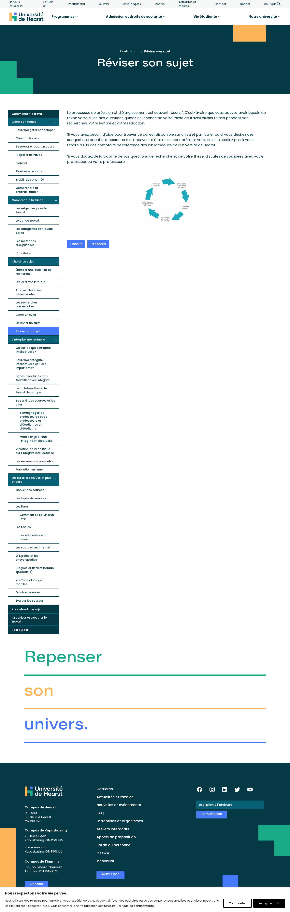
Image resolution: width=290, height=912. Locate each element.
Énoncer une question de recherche (33, 272)
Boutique (270, 4)
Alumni (104, 4)
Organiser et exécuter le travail (29, 619)
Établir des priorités (30, 180)
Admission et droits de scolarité (134, 16)
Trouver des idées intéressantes (29, 292)
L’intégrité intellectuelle (28, 339)
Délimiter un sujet (28, 323)
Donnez (245, 4)
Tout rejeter (237, 903)
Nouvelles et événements (118, 804)
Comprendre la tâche (27, 200)
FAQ (100, 812)
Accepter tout (269, 903)
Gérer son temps (24, 122)
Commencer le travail (27, 114)
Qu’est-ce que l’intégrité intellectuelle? (33, 350)
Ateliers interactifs (112, 829)
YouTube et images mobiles (30, 582)
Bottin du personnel (113, 844)
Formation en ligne (29, 469)
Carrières (104, 788)
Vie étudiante (206, 16)
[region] (145, 899)
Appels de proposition (116, 836)
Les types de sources (31, 498)
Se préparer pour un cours (35, 146)
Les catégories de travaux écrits (34, 231)
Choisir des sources (30, 490)
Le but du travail (27, 221)
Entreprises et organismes (119, 820)
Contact (220, 4)
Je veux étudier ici (16, 4)
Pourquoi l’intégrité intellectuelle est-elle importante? (31, 364)
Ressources (20, 630)
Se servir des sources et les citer (35, 402)
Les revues (23, 527)
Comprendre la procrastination (27, 190)
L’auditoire (23, 253)
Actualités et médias (187, 4)
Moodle (160, 4)
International (76, 4)
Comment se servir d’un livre (37, 517)
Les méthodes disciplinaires (26, 243)
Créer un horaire (27, 138)
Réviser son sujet (28, 331)
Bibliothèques (132, 4)
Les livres (22, 506)
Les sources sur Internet (33, 547)
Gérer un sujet (26, 315)
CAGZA (102, 853)
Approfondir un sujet (27, 609)
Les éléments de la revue (33, 537)
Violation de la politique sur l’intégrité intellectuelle (35, 451)
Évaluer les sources (30, 601)
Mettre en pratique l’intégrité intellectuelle (36, 439)
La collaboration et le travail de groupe (31, 390)
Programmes (63, 16)
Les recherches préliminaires (26, 304)
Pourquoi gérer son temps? (35, 130)
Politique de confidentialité (135, 906)
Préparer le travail (29, 155)
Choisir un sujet (23, 261)
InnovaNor (105, 860)
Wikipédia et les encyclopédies (27, 558)
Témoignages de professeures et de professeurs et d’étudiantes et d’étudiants (33, 420)
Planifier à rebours (29, 171)
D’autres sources (28, 592)
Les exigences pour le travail (31, 210)
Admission (110, 874)
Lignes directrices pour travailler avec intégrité (33, 378)
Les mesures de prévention (35, 461)
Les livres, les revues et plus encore (31, 480)
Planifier (21, 163)
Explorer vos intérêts (30, 282)
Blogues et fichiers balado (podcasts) (35, 570)
